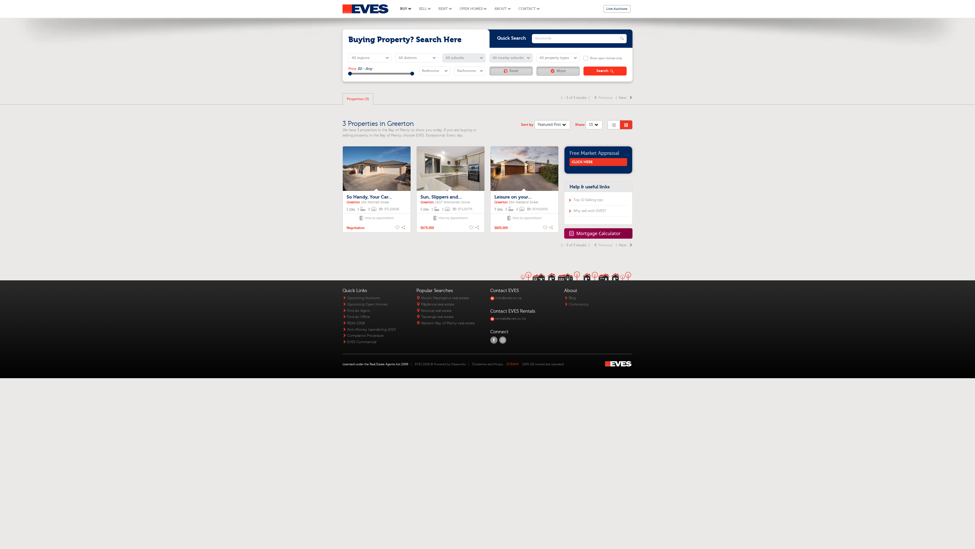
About (500, 9)
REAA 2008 (355, 323)
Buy (403, 9)
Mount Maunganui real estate (444, 298)
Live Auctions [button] (616, 9)
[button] (558, 71)
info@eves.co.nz (508, 298)
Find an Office (358, 317)
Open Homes (471, 9)
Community (578, 304)
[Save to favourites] (398, 228)
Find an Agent (358, 311)
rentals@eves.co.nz (510, 318)
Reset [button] (513, 71)
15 (591, 125)
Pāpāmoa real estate (437, 304)
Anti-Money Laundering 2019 (371, 329)
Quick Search (511, 38)
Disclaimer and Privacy (487, 364)
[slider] (350, 73)
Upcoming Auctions (363, 298)
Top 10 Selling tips (588, 200)
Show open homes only (606, 58)
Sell (423, 9)
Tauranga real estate (437, 317)
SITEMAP (512, 364)
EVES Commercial (361, 342)
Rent (443, 9)
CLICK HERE (582, 162)
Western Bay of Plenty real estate (447, 323)
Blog (572, 298)
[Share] (404, 228)
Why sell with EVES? (589, 211)
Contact (527, 9)
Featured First (549, 125)
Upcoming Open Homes (366, 304)
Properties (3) (358, 99)
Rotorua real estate (436, 311)
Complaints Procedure (365, 335)
